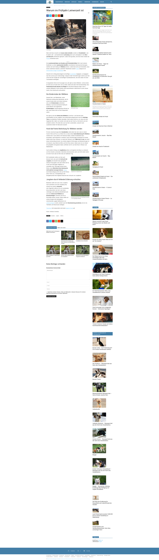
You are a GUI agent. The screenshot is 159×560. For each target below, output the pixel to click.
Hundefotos (56, 556)
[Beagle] (103, 448)
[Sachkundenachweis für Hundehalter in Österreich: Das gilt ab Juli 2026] (103, 71)
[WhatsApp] (56, 15)
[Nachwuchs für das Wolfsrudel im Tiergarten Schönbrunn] (83, 249)
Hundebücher (73, 556)
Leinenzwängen (50, 203)
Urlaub (102, 1)
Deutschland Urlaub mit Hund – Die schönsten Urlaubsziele (103, 177)
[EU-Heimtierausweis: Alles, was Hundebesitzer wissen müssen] (103, 284)
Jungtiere (57, 215)
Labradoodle (96, 409)
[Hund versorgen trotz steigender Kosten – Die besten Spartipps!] (103, 301)
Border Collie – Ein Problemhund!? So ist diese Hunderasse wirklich (102, 348)
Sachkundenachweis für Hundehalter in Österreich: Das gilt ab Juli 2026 (102, 76)
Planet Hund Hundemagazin (52, 558)
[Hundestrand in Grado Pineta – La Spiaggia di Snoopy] (103, 195)
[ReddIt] (59, 15)
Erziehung (67, 1)
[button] (111, 2)
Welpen (72, 555)
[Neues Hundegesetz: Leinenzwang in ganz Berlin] (53, 249)
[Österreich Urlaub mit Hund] (103, 113)
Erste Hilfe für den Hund (79, 555)
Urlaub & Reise (87, 555)
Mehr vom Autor (62, 227)
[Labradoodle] (103, 403)
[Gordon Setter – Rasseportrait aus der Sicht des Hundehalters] (103, 433)
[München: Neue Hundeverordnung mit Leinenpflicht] (68, 249)
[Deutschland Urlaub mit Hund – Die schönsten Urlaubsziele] (103, 173)
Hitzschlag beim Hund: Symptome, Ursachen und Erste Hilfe (102, 42)
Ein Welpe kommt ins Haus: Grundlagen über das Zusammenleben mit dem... (100, 257)
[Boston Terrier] (103, 373)
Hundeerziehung (55, 555)
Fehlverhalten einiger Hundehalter (54, 70)
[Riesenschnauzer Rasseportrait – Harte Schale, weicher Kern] (103, 387)
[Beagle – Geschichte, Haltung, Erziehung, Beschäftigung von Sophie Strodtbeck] (103, 480)
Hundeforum (91, 556)
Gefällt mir (100, 540)
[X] (50, 15)
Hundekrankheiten (49, 556)
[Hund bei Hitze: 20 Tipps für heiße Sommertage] (103, 17)
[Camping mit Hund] (103, 163)
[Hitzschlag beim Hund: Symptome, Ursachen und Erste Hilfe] (103, 38)
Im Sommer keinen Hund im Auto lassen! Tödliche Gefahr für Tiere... (102, 53)
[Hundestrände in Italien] (103, 95)
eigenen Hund (69, 208)
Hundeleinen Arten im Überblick (82, 240)
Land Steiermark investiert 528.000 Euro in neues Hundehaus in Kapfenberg (103, 515)
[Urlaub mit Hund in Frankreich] (103, 143)
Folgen (100, 541)
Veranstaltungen (85, 556)
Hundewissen (61, 555)
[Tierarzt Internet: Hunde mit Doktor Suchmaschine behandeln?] (103, 317)
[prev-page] (47, 259)
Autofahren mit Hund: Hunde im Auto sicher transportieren (101, 275)
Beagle (94, 455)
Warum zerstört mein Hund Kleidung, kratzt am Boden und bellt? (101, 223)
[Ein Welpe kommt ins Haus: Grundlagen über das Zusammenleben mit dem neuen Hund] (103, 250)
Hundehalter (73, 74)
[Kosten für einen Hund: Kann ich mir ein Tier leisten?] (103, 233)
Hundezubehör (67, 556)
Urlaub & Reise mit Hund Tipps (100, 85)
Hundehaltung (48, 555)
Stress (65, 170)
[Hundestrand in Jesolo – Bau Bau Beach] (103, 132)
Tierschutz (51, 5)
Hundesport (61, 556)
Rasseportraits (59, 1)
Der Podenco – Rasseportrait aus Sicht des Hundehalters (102, 364)
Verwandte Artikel (51, 227)
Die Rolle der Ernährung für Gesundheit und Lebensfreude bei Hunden (102, 503)
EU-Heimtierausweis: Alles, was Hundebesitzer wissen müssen (101, 291)
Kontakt (59, 558)
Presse (48, 58)
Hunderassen (95, 1)
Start (47, 5)
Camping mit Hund (98, 167)
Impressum (63, 558)
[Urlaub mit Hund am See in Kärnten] (103, 122)
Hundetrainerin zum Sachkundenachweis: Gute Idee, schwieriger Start (101, 528)
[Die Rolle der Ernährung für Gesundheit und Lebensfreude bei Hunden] (103, 498)
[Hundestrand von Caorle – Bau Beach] (103, 152)
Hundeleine (53, 215)
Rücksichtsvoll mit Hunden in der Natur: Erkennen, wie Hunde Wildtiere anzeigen (68, 242)
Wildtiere (61, 215)
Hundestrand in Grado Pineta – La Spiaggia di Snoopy (102, 199)
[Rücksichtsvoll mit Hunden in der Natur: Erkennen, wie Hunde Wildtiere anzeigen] (68, 235)
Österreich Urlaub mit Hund (100, 116)
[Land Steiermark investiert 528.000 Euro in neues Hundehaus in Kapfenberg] (103, 510)
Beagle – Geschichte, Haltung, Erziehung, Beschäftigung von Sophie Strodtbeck (101, 487)
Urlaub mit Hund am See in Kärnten (102, 126)
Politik (77, 68)
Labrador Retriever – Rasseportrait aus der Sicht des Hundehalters (102, 424)
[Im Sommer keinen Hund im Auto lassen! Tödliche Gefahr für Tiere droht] (103, 49)
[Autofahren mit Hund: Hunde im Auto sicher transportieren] (103, 268)
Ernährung (87, 1)
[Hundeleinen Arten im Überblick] (83, 235)
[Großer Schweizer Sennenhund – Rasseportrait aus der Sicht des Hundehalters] (103, 462)
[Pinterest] (53, 15)
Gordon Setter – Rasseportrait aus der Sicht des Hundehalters (102, 439)
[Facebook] (47, 15)
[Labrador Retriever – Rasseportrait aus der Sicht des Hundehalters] (103, 417)
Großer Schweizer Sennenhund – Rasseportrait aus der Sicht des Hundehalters (102, 470)
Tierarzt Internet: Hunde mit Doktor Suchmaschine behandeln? (103, 324)
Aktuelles (73, 1)
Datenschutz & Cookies (70, 558)
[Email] (62, 15)
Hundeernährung (100, 555)
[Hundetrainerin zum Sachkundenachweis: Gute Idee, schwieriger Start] (103, 523)
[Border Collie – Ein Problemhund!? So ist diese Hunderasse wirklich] (103, 341)
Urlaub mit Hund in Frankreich (101, 146)
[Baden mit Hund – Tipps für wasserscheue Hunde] (103, 60)
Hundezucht (79, 556)
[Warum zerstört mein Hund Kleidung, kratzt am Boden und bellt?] (103, 215)
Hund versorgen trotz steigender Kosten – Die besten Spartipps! (102, 308)
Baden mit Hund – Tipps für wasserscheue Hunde (100, 64)
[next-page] (49, 259)
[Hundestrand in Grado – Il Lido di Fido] (103, 184)
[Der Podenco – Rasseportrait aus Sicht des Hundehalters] (103, 357)
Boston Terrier (97, 379)
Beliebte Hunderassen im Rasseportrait (99, 333)
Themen (80, 1)
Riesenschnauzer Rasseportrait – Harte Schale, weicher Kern (102, 394)
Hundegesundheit (107, 555)
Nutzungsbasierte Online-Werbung (84, 558)
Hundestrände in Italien (99, 104)
